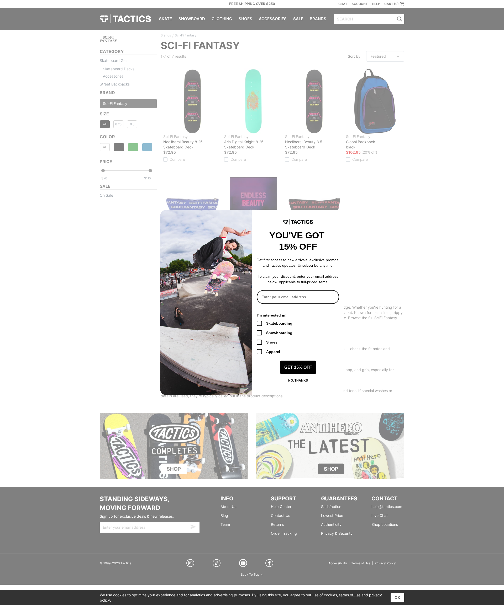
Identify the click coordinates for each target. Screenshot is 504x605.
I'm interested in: (272, 315)
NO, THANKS (298, 380)
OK (397, 597)
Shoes (271, 342)
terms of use (349, 595)
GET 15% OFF (298, 367)
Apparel (273, 352)
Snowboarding (279, 333)
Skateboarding (279, 323)
